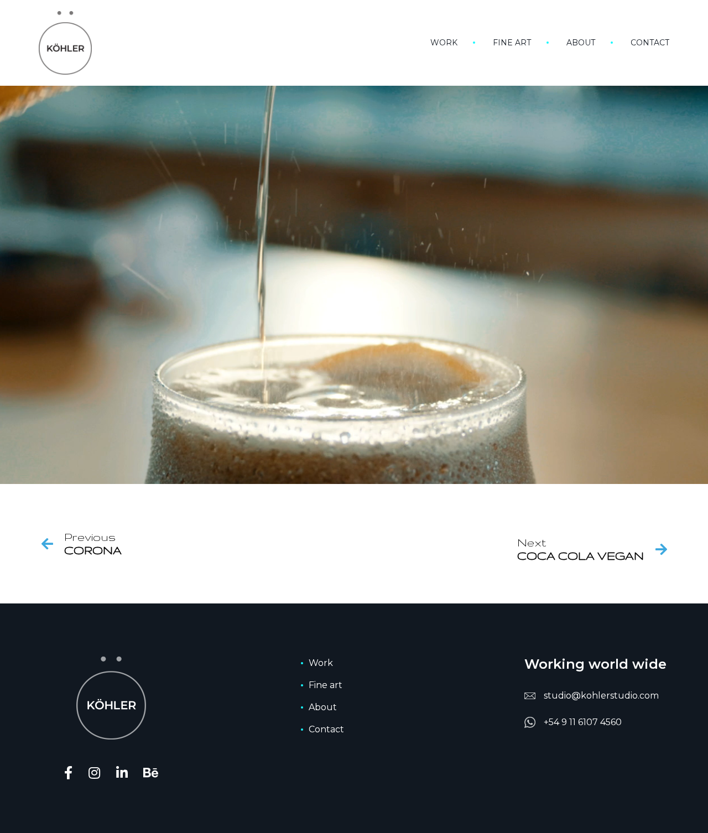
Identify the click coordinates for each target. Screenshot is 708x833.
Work (443, 43)
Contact (650, 43)
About (580, 43)
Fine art (512, 43)
